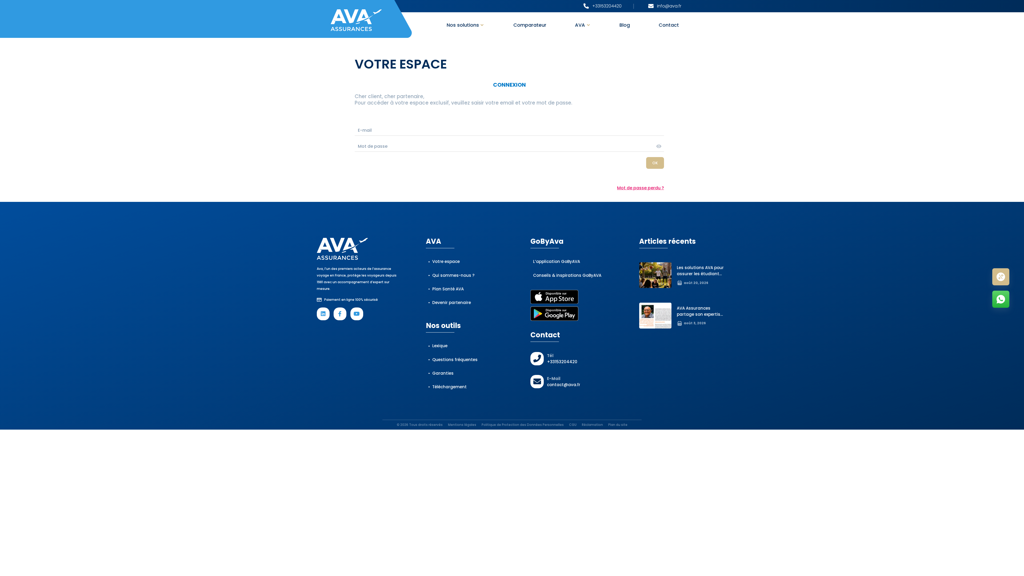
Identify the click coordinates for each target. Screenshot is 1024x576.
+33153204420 (607, 6)
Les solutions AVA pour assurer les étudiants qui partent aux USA (700, 274)
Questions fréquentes (455, 359)
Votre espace (446, 261)
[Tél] (537, 358)
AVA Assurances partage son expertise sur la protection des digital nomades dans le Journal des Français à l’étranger (700, 323)
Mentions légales (462, 424)
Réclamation (592, 424)
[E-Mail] (537, 381)
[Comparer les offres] (1000, 276)
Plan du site (617, 424)
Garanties (443, 373)
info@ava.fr (669, 6)
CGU (573, 424)
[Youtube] (356, 313)
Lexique (439, 346)
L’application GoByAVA (556, 261)
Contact (669, 25)
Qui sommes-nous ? (453, 275)
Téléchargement (449, 387)
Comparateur (529, 25)
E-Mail (554, 378)
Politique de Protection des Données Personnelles (523, 424)
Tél (550, 355)
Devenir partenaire (451, 302)
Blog (624, 25)
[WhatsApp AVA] (1000, 299)
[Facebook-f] (340, 313)
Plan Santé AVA (448, 289)
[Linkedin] (323, 313)
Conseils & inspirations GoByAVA (567, 275)
